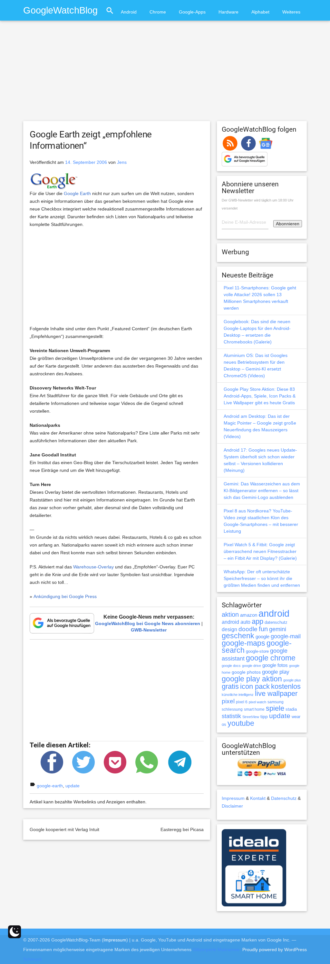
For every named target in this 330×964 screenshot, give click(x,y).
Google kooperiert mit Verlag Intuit (64, 829)
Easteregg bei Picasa (182, 829)
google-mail (286, 636)
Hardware (228, 11)
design (229, 629)
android (273, 613)
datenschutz (276, 622)
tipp (264, 716)
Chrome (158, 11)
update (72, 785)
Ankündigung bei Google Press (65, 596)
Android (129, 11)
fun (263, 628)
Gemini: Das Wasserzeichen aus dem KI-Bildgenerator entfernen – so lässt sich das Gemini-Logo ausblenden (262, 490)
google (262, 636)
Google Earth (77, 193)
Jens (122, 162)
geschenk (238, 636)
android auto (236, 622)
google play (275, 672)
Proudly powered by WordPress (274, 949)
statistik (231, 716)
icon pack (255, 686)
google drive (251, 666)
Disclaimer (232, 806)
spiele (275, 708)
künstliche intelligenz (238, 695)
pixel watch (257, 702)
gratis (230, 686)
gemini (277, 629)
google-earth (50, 785)
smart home (254, 709)
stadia (291, 709)
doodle (247, 628)
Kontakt (258, 798)
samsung (275, 702)
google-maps (243, 643)
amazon (248, 615)
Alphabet (260, 11)
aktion (230, 614)
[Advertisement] (165, 74)
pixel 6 (242, 702)
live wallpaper (276, 693)
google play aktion (252, 679)
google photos (246, 672)
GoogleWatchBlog (60, 10)
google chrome (271, 658)
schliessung (232, 709)
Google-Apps (192, 11)
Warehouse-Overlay (93, 566)
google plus (292, 680)
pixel (228, 701)
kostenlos (286, 686)
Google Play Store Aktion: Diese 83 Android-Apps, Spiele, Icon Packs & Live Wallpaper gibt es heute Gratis (260, 396)
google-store (257, 651)
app (257, 621)
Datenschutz (283, 798)
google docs (231, 666)
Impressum (233, 798)
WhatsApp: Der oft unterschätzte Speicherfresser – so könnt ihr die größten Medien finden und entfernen (262, 578)
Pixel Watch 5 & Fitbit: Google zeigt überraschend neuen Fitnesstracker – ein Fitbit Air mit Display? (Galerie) (260, 551)
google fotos (275, 665)
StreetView (250, 717)
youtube (241, 723)
